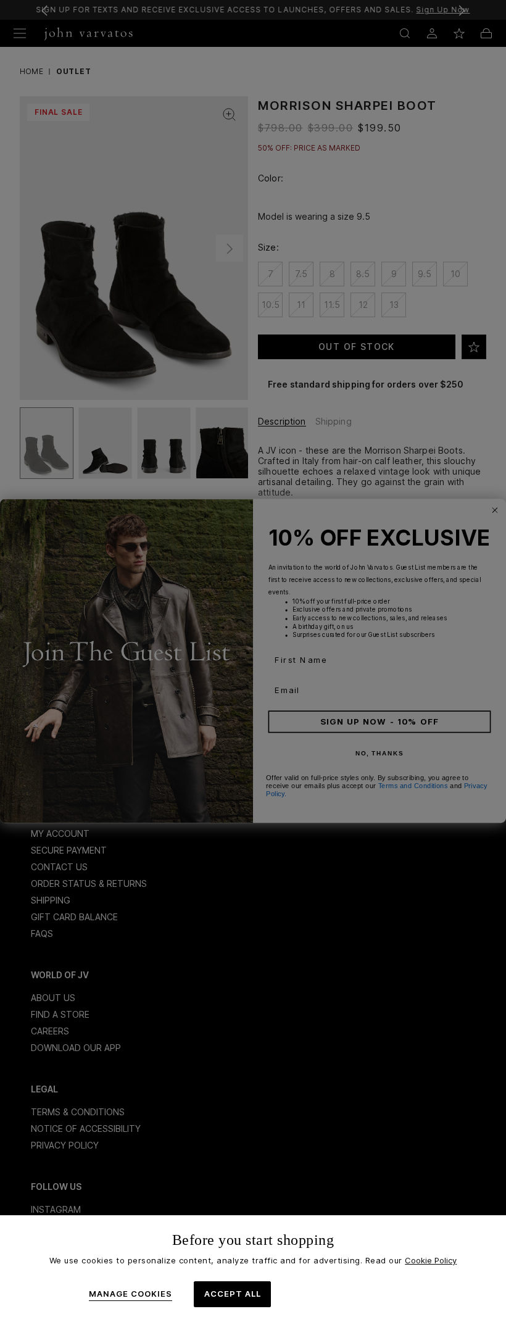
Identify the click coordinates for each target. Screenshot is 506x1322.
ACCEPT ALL (232, 1294)
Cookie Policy (431, 1260)
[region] (253, 1268)
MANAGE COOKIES (130, 1294)
